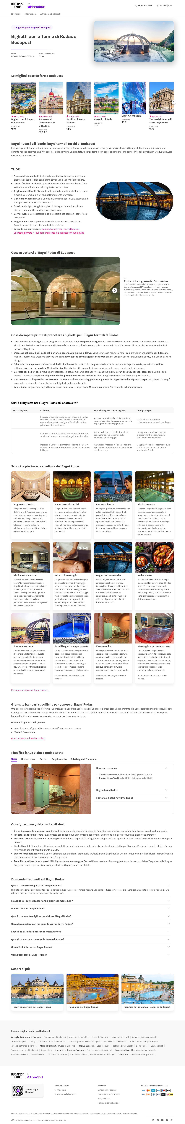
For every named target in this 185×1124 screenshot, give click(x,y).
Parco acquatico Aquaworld (144, 1037)
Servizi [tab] (43, 759)
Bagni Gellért (157, 1045)
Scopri (17, 13)
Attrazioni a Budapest (50, 13)
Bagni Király (46, 1050)
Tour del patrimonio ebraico (24, 1045)
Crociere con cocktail (57, 1054)
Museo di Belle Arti (120, 1037)
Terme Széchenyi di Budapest (24, 1050)
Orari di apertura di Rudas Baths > (28, 738)
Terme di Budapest (100, 1037)
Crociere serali (37, 1054)
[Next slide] (173, 102)
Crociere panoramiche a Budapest (84, 1041)
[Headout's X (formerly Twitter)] (172, 1120)
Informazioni (30, 13)
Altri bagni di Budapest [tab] (84, 759)
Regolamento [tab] (59, 759)
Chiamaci (61, 1089)
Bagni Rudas (141, 1045)
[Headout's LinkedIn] (153, 1120)
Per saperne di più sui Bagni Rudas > (29, 689)
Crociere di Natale (78, 1054)
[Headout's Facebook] (167, 1120)
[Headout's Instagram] (158, 1120)
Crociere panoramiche (146, 1050)
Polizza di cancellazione (108, 1102)
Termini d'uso (104, 1098)
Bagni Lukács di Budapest (115, 1041)
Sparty (32, 1041)
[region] (92, 107)
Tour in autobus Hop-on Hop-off (144, 1041)
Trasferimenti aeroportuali (141, 1054)
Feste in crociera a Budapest (102, 1054)
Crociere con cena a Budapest (52, 1041)
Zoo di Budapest (18, 1041)
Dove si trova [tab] (28, 759)
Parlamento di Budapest (55, 1037)
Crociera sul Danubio (78, 1037)
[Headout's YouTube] (162, 1120)
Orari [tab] (14, 758)
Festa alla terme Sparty (122, 1045)
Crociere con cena (19, 1054)
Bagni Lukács (103, 1045)
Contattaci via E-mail (66, 1094)
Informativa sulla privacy (109, 1094)
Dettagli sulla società (107, 1089)
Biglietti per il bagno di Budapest (33, 27)
